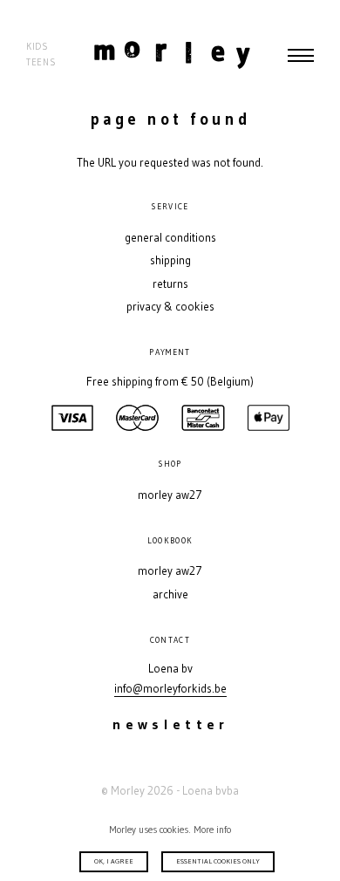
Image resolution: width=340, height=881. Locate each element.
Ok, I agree (113, 861)
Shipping (170, 260)
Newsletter (170, 724)
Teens (41, 62)
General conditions (170, 237)
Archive (170, 594)
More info (212, 829)
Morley (172, 55)
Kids (37, 46)
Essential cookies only (218, 861)
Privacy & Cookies (170, 306)
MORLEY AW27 (170, 495)
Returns (170, 284)
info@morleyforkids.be (170, 688)
